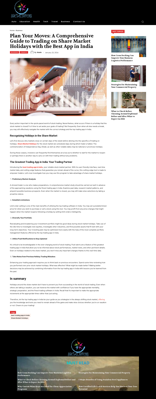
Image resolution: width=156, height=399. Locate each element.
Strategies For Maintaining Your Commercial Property (124, 85)
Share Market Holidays (19, 318)
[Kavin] (32, 52)
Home (12, 30)
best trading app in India (20, 315)
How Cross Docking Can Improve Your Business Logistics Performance (122, 58)
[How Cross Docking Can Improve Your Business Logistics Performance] (128, 46)
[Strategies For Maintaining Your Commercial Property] (128, 75)
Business (19, 30)
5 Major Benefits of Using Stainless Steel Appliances (103, 379)
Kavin (39, 52)
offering (101, 299)
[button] (142, 21)
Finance (24, 52)
